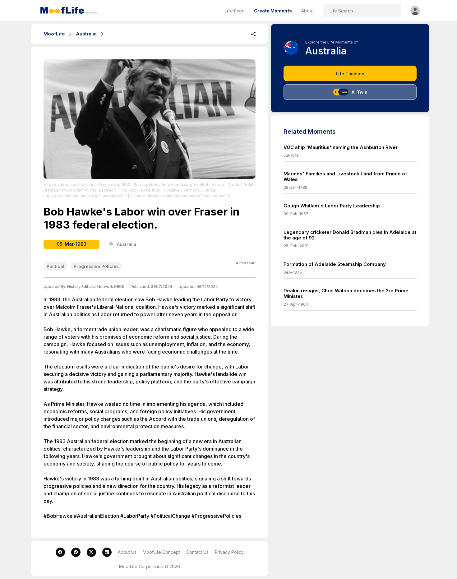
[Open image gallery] (150, 119)
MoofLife (54, 34)
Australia (86, 34)
